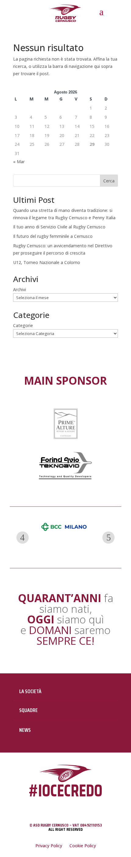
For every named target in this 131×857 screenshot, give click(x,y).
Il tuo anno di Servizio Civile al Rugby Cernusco (59, 227)
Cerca (109, 181)
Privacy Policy (48, 845)
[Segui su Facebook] (42, 806)
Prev (22, 537)
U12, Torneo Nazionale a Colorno (46, 262)
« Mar (19, 161)
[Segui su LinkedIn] (72, 807)
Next (108, 537)
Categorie (23, 325)
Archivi (19, 289)
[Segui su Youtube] (87, 806)
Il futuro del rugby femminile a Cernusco (53, 236)
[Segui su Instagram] (58, 806)
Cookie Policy (82, 845)
